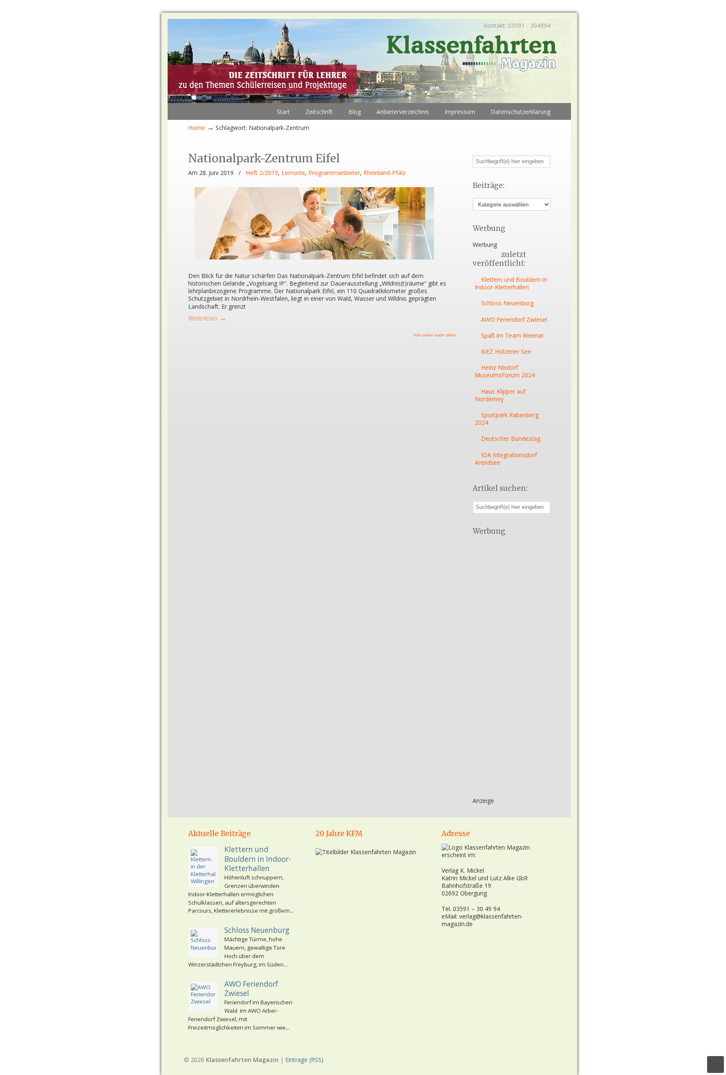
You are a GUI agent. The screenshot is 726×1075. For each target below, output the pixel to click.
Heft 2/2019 (262, 173)
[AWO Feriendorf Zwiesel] (203, 996)
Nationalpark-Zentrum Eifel (264, 158)
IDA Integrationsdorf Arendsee (506, 458)
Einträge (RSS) (304, 1060)
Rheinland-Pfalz (384, 173)
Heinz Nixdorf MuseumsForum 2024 (505, 371)
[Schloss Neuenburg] (203, 942)
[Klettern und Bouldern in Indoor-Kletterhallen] (203, 867)
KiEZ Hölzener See (506, 351)
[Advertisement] (506, 669)
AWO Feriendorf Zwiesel (514, 319)
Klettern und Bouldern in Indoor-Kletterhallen (511, 283)
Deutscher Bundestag (510, 438)
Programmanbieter (334, 173)
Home (196, 128)
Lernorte (293, 173)
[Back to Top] (715, 1064)
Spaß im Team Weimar (512, 335)
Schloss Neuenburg (507, 303)
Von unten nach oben (434, 335)
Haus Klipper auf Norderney (500, 395)
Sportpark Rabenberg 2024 (507, 418)
